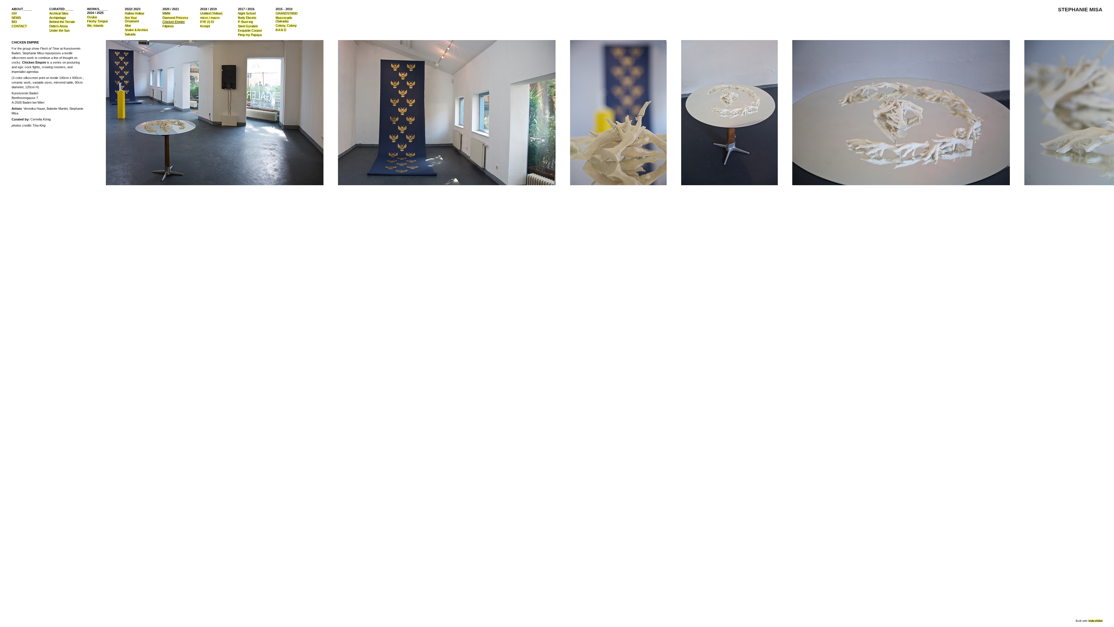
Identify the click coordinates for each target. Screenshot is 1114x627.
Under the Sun (59, 30)
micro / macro (210, 17)
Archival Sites (58, 13)
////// (14, 13)
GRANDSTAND (287, 13)
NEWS (16, 17)
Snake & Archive (136, 30)
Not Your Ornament (132, 19)
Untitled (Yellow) (211, 13)
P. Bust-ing (245, 22)
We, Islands (95, 25)
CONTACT (19, 26)
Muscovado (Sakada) (284, 19)
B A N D (281, 30)
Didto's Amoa (58, 26)
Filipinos (168, 26)
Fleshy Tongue (97, 21)
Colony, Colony (286, 25)
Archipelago (57, 17)
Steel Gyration (248, 26)
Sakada (130, 34)
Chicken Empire (173, 22)
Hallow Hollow (134, 13)
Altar (128, 25)
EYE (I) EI (207, 22)
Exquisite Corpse (250, 30)
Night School (247, 13)
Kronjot (205, 26)
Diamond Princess (175, 17)
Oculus (92, 17)
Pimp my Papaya (250, 35)
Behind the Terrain (62, 22)
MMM (166, 13)
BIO (14, 22)
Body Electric (247, 17)
